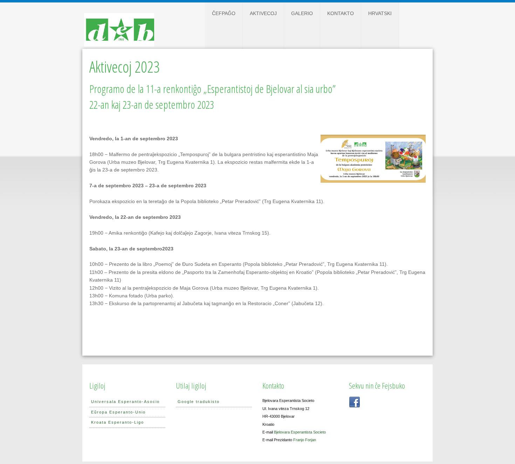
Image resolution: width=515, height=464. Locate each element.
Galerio (302, 13)
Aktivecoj (263, 13)
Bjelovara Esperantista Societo (300, 432)
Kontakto (340, 13)
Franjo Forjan (304, 440)
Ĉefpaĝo (223, 13)
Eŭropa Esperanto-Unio (118, 412)
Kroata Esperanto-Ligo (117, 422)
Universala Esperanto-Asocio (125, 401)
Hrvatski (380, 13)
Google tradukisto (199, 401)
